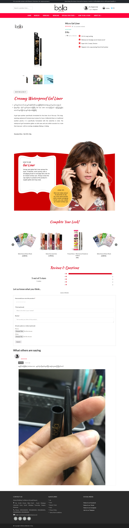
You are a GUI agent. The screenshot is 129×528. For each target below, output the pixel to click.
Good (23, 302)
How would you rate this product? (25, 298)
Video (17, 334)
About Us (97, 15)
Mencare (56, 15)
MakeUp (36, 15)
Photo (17, 328)
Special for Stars (68, 15)
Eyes (50, 502)
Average (21, 302)
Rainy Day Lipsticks (51, 254)
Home (29, 15)
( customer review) (79, 26)
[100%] (90, 273)
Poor (17, 302)
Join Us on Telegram (88, 510)
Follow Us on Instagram (89, 507)
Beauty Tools (53, 505)
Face (50, 507)
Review (17, 316)
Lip (50, 500)
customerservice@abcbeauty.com (28, 515)
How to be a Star (84, 15)
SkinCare (46, 15)
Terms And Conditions (55, 512)
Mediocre (19, 302)
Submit (18, 342)
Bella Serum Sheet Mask (25, 254)
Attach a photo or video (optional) (25, 326)
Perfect (25, 302)
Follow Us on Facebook (89, 503)
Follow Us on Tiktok (88, 505)
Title (19, 307)
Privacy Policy (53, 510)
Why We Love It (20, 92)
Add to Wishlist (72, 35)
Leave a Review (64, 292)
